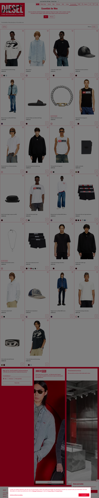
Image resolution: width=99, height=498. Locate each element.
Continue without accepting (16, 495)
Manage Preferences (37, 491)
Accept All (84, 495)
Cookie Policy (59, 491)
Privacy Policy (51, 491)
